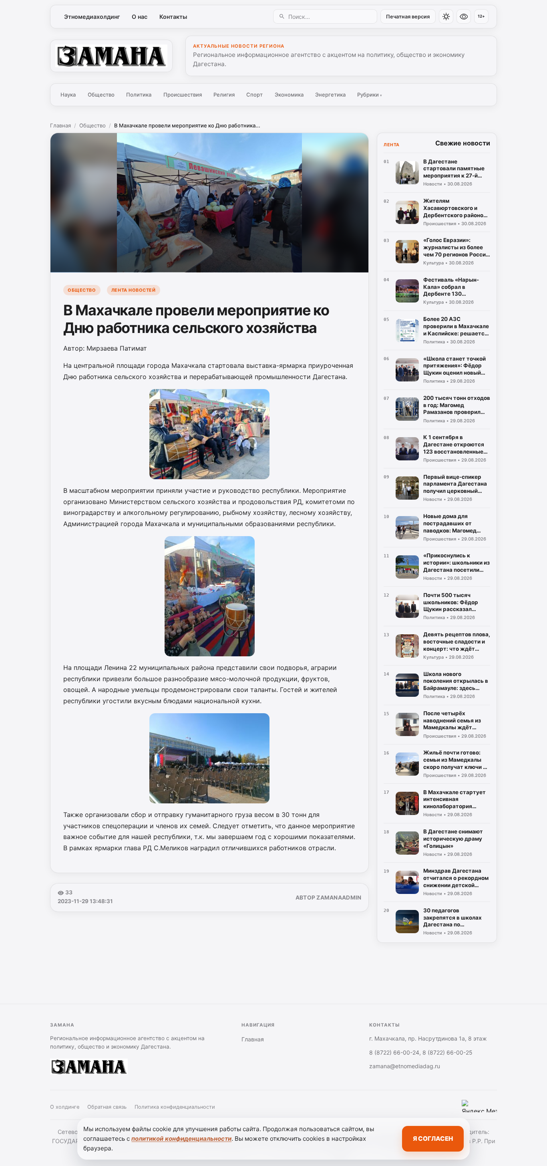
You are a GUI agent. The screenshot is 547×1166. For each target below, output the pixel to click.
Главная (60, 125)
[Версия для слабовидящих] (464, 16)
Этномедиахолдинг (92, 16)
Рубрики (369, 94)
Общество (101, 94)
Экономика (289, 94)
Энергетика (330, 94)
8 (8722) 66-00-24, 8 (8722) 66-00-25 (421, 1052)
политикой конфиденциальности (181, 1138)
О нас (139, 16)
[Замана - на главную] (111, 56)
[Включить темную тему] (446, 16)
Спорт (254, 94)
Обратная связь (107, 1107)
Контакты (173, 16)
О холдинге (64, 1107)
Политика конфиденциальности (175, 1107)
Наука (68, 94)
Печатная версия (408, 17)
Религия (224, 94)
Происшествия (182, 94)
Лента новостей (133, 290)
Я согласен (433, 1138)
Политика (138, 94)
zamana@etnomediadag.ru (404, 1066)
